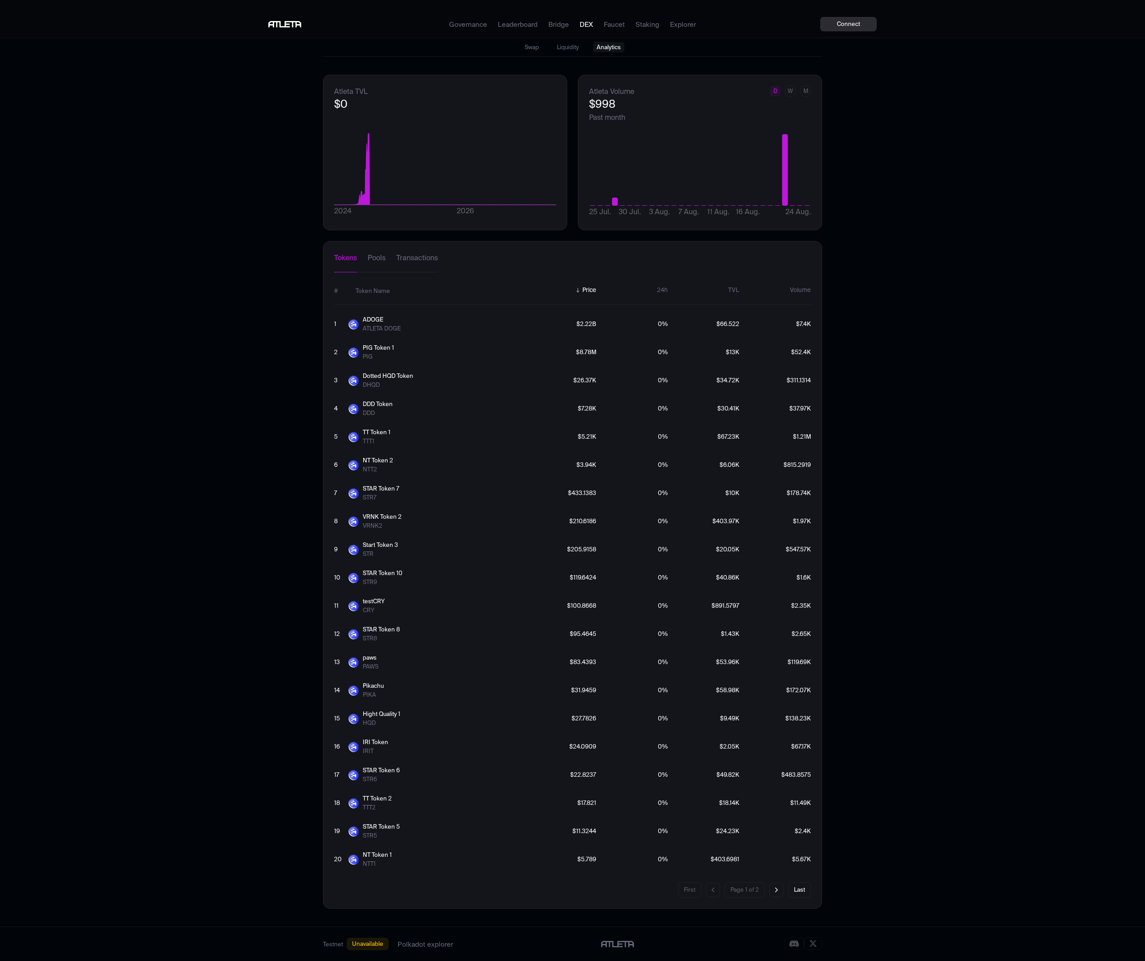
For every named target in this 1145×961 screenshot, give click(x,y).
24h (662, 290)
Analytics (609, 47)
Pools (377, 258)
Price (589, 290)
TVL (733, 290)
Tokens (345, 258)
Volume (800, 290)
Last (799, 889)
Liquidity (568, 47)
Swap (532, 47)
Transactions (417, 258)
